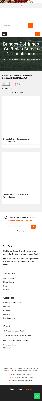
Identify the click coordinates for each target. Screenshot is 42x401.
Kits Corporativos (9, 318)
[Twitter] (20, 231)
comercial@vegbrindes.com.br (22, 380)
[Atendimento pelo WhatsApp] (37, 396)
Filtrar (5, 84)
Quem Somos (8, 278)
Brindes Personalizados (12, 302)
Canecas (6, 310)
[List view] (20, 84)
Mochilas (6, 306)
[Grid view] (16, 84)
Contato (6, 290)
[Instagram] (23, 231)
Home (3, 60)
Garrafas (6, 314)
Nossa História (8, 282)
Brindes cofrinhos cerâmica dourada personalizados (16, 196)
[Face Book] (17, 231)
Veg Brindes (28, 389)
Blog (5, 286)
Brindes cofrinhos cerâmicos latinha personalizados (16, 140)
